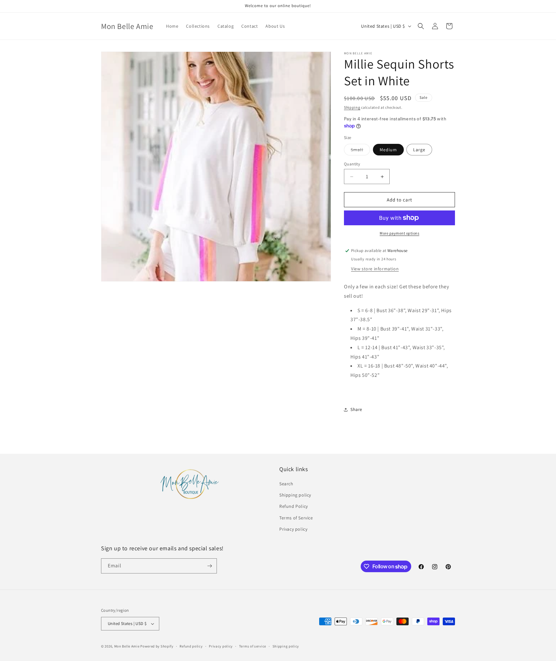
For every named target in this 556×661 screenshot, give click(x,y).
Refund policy (191, 646)
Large (419, 150)
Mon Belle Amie (127, 646)
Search (286, 484)
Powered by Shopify (156, 646)
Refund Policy (293, 506)
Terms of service (252, 646)
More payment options (399, 233)
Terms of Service (296, 518)
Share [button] (356, 409)
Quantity (352, 164)
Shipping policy (295, 495)
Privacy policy (293, 529)
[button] (421, 26)
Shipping (352, 107)
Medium (388, 150)
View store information (375, 269)
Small (360, 150)
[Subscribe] (209, 565)
